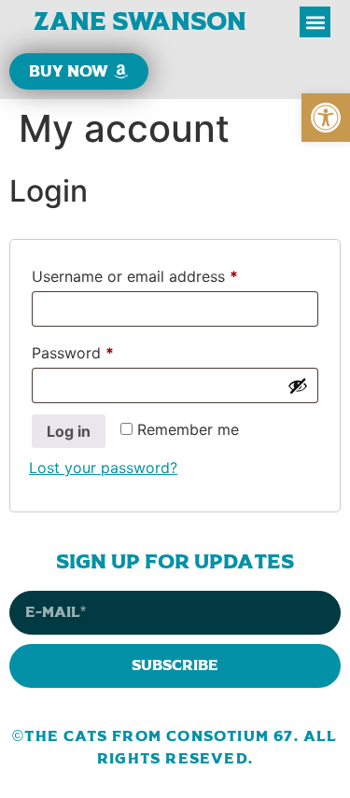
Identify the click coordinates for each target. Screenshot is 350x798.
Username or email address (166, 273)
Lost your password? (103, 467)
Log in (69, 431)
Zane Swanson (140, 22)
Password (103, 350)
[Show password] (297, 385)
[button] (325, 117)
